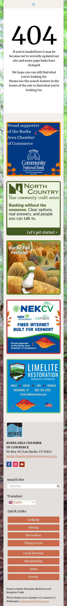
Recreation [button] (33, 535)
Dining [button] (33, 527)
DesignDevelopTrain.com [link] (34, 601)
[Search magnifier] (58, 486)
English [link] (17, 502)
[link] (33, 175)
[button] (33, 4)
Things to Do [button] (33, 543)
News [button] (33, 569)
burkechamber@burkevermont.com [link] (31, 456)
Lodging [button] (33, 519)
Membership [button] (33, 561)
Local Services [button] (33, 553)
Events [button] (33, 577)
